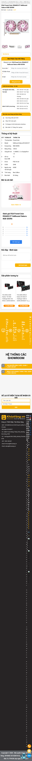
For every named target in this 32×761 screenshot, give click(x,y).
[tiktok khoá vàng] (30, 427)
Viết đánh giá (16, 242)
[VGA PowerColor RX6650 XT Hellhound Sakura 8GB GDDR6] (16, 28)
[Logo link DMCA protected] (29, 535)
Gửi (16, 407)
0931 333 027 (20, 89)
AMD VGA (26, 1)
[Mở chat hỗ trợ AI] (23, 756)
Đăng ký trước (16, 82)
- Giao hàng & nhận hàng (26, 605)
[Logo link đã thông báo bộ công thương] (29, 532)
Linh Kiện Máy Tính (13, 1)
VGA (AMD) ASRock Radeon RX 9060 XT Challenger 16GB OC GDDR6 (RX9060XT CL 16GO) (22, 298)
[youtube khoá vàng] (30, 418)
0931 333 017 (20, 92)
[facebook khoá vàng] (30, 416)
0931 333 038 (20, 98)
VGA (21, 1)
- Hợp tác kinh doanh (27, 512)
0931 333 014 (20, 101)
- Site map (26, 740)
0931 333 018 (20, 103)
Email (3, 77)
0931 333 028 (20, 94)
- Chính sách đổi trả (26, 524)
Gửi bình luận (23, 265)
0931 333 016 (20, 106)
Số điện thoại (6, 72)
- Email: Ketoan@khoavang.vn (9, 443)
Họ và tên (5, 68)
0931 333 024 (20, 108)
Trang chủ (3, 1)
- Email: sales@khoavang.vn (8, 446)
